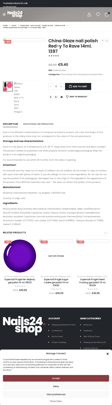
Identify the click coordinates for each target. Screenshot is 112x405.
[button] (107, 353)
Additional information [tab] (38, 124)
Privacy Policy (56, 401)
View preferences (56, 394)
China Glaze (66, 74)
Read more (58, 269)
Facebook (50, 97)
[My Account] (89, 14)
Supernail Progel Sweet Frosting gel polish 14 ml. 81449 (92, 282)
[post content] (19, 256)
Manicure (88, 74)
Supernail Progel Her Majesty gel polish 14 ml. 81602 (19, 281)
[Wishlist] (98, 14)
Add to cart (80, 86)
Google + (56, 97)
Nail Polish (98, 74)
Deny (56, 386)
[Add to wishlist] (32, 244)
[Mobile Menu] (5, 14)
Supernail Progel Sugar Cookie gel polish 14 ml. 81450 (56, 282)
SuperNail (26, 277)
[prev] (103, 41)
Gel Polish (8, 277)
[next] (107, 41)
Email (61, 97)
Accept (56, 378)
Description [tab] (10, 124)
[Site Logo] (15, 14)
